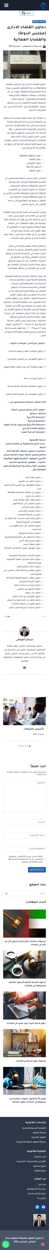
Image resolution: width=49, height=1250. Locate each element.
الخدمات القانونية (39, 21)
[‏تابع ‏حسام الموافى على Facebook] (24, 667)
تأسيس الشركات (34, 729)
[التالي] (7, 720)
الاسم (41, 822)
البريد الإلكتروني (36, 835)
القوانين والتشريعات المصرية (31, 1161)
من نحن (42, 1184)
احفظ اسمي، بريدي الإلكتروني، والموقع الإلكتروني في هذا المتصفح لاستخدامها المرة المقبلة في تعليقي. (25, 859)
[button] (6, 1244)
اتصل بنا (41, 1198)
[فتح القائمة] (5, 5)
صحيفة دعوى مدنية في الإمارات (31, 1061)
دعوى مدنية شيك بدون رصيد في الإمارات (26, 1023)
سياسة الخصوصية (36, 1189)
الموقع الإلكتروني (36, 849)
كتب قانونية (40, 1157)
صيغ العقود (40, 1171)
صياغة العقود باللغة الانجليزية (31, 1142)
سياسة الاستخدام (37, 1194)
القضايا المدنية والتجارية (34, 1128)
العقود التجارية (38, 1137)
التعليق (40, 783)
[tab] (29, 746)
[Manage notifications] (43, 1244)
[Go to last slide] (41, 720)
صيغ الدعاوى (39, 1166)
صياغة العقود (39, 1133)
